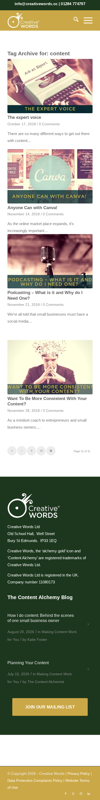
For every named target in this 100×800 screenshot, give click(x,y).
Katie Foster (37, 639)
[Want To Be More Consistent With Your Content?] (50, 367)
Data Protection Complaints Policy (34, 780)
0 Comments (49, 124)
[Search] (73, 20)
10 (41, 450)
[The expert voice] (50, 86)
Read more (89, 626)
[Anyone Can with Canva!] (50, 176)
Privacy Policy (78, 773)
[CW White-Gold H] (41, 20)
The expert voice (24, 117)
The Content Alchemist (45, 682)
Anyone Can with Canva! (32, 207)
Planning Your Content (28, 663)
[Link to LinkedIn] (89, 793)
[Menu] (85, 20)
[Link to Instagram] (81, 793)
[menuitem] (73, 20)
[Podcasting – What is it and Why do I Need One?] (50, 261)
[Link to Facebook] (65, 793)
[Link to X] (73, 793)
